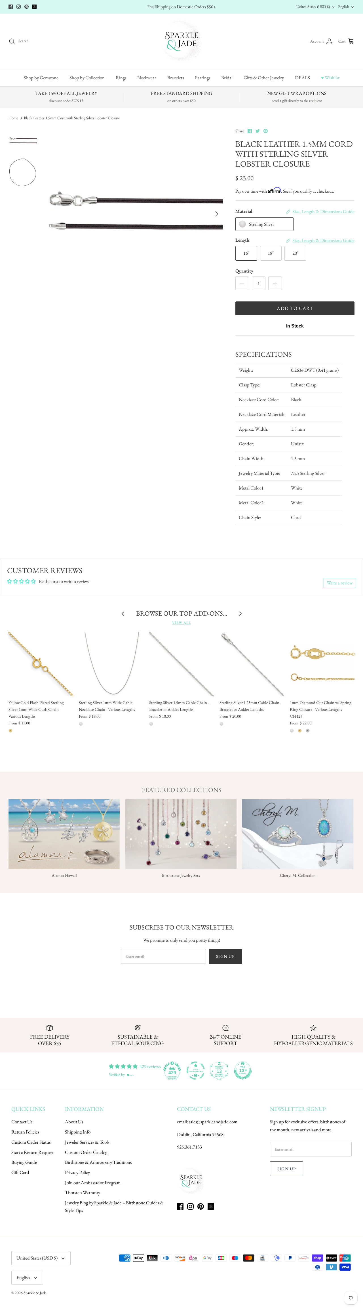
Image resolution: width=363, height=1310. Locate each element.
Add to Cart (295, 308)
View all (181, 622)
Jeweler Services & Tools (87, 1142)
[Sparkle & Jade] (182, 41)
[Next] (216, 214)
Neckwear (146, 78)
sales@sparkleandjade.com (213, 1121)
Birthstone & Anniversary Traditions (98, 1162)
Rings (121, 78)
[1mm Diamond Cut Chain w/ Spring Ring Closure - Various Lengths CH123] (322, 664)
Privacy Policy (77, 1172)
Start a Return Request (32, 1152)
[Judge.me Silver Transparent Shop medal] (196, 1071)
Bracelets (175, 78)
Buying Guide (24, 1162)
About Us (74, 1121)
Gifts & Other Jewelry (264, 78)
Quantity (244, 271)
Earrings (202, 78)
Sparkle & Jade (35, 1292)
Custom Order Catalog (86, 1152)
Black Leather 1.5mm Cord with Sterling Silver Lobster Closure (72, 117)
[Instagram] (18, 7)
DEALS (302, 78)
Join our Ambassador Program (93, 1182)
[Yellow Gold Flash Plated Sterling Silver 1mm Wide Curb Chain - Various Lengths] (41, 664)
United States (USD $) (313, 6)
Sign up (225, 956)
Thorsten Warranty (82, 1192)
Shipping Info (77, 1132)
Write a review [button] (340, 583)
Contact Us (21, 1121)
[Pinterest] (26, 7)
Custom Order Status (30, 1142)
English (343, 6)
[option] (135, 214)
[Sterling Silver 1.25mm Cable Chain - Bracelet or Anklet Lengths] (252, 664)
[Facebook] (11, 7)
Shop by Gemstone (41, 78)
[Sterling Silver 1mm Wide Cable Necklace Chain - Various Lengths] (111, 664)
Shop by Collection (87, 78)
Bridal (227, 78)
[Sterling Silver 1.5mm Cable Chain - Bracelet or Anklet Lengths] (181, 664)
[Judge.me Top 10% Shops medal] (243, 1071)
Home (13, 117)
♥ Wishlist (330, 78)
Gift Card (20, 1172)
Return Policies (25, 1132)
